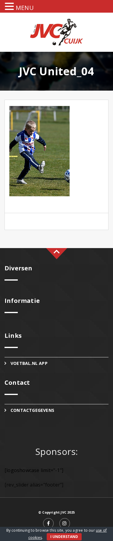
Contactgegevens (32, 410)
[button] (10, 6)
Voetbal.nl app (29, 363)
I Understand (64, 536)
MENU (25, 8)
